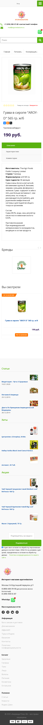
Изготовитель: (13, 168)
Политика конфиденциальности (11, 646)
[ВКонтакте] (4, 123)
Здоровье (6, 659)
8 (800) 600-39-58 (9, 589)
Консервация (31, 52)
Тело (4, 666)
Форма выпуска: (13, 177)
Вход (18, 3)
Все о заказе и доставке (12, 622)
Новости (5, 701)
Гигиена (5, 663)
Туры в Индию (8, 634)
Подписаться (21, 543)
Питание (17, 52)
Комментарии (11, 158)
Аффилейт (6, 630)
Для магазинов (8, 626)
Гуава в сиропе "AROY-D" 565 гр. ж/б (21, 321)
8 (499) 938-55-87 (9, 594)
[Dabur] (21, 265)
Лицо (4, 670)
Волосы (5, 674)
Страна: (9, 174)
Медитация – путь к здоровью (15, 382)
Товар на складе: (23, 105)
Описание (11, 145)
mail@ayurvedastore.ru (16, 27)
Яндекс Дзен (7, 704)
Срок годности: (13, 180)
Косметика (6, 682)
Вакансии (6, 637)
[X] (10, 123)
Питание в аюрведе (10, 395)
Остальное (6, 685)
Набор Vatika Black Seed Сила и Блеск (17, 451)
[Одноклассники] (7, 123)
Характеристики (12, 151)
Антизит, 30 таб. (8, 465)
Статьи (5, 697)
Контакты (6, 641)
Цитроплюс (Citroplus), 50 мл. (14, 437)
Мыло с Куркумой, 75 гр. (12, 524)
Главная (7, 52)
